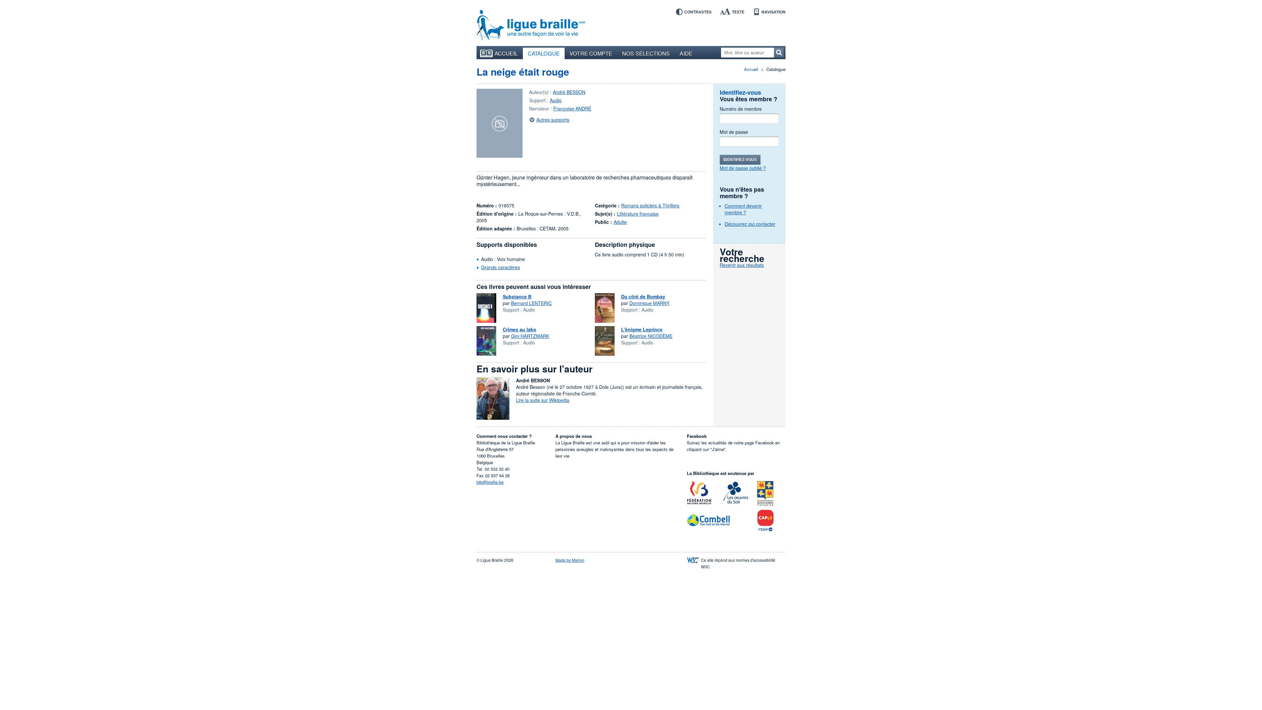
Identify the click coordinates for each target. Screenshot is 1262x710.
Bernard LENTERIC (531, 303)
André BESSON (569, 92)
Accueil (506, 53)
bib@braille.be (490, 482)
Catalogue (544, 53)
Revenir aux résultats (742, 265)
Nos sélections (646, 53)
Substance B (517, 296)
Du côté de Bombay (643, 296)
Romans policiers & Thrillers (650, 205)
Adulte (620, 222)
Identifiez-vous (740, 159)
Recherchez (779, 53)
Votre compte (591, 53)
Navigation (773, 12)
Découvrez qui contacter (750, 224)
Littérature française (638, 213)
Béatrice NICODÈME (650, 336)
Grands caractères (500, 267)
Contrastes (698, 12)
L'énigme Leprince (642, 329)
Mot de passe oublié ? (743, 168)
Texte (738, 12)
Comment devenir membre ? (743, 209)
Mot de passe (734, 132)
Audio (556, 100)
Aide (686, 53)
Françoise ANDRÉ (572, 108)
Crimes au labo (519, 329)
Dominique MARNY (649, 303)
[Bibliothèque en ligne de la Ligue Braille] (531, 25)
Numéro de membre (741, 109)
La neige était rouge (523, 71)
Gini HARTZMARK (530, 336)
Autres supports (552, 119)
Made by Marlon (569, 560)
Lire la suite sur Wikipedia (542, 400)
